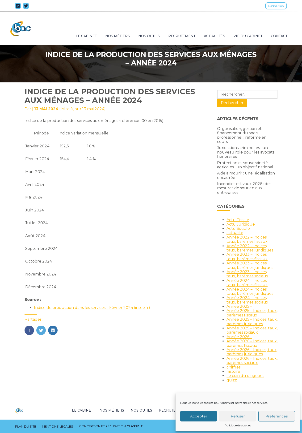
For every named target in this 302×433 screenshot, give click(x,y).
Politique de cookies (238, 425)
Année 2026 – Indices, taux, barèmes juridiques (251, 352)
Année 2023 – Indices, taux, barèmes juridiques (249, 265)
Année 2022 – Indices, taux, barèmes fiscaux (247, 239)
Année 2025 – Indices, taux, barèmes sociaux (251, 330)
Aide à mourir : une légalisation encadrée (246, 175)
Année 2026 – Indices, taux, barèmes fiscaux (251, 343)
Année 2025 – (239, 306)
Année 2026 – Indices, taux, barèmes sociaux (251, 360)
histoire (233, 371)
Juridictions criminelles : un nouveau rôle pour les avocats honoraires (245, 152)
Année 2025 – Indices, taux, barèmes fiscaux (251, 312)
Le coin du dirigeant (245, 375)
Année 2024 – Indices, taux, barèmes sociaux (247, 299)
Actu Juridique (240, 224)
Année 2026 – (239, 337)
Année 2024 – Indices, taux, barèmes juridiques (249, 291)
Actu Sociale (238, 228)
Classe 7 (134, 426)
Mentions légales (57, 426)
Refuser (238, 416)
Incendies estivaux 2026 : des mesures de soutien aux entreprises (244, 188)
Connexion (276, 6)
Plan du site (25, 426)
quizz (231, 380)
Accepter (198, 416)
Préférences (276, 416)
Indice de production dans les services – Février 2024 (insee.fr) (92, 307)
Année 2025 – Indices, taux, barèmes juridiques (251, 321)
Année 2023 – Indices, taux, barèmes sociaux (247, 274)
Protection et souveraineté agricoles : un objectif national (245, 165)
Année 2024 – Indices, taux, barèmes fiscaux (247, 282)
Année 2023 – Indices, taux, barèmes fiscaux (247, 256)
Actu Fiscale (237, 220)
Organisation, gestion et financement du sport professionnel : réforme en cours (242, 135)
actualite (234, 233)
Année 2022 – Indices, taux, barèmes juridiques (249, 248)
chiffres (233, 367)
